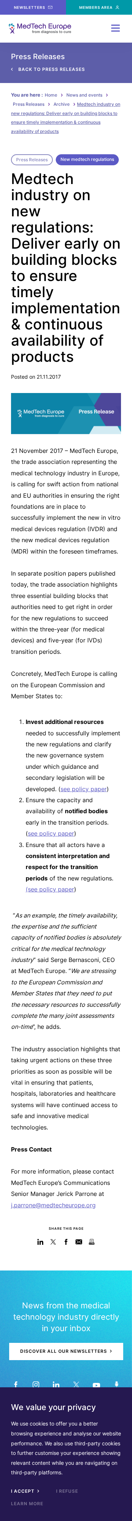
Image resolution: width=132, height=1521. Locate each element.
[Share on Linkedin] (40, 1241)
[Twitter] (76, 1384)
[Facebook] (15, 1384)
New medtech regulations (87, 159)
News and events (84, 95)
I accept (23, 1491)
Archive (62, 104)
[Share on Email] (79, 1241)
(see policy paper (50, 889)
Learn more (27, 1503)
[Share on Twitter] (53, 1241)
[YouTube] (96, 1384)
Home (51, 95)
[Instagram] (35, 1384)
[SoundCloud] (116, 1384)
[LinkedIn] (56, 1384)
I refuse (67, 1491)
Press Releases (28, 104)
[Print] (91, 1241)
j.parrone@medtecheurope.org (53, 1205)
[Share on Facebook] (66, 1241)
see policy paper (83, 789)
